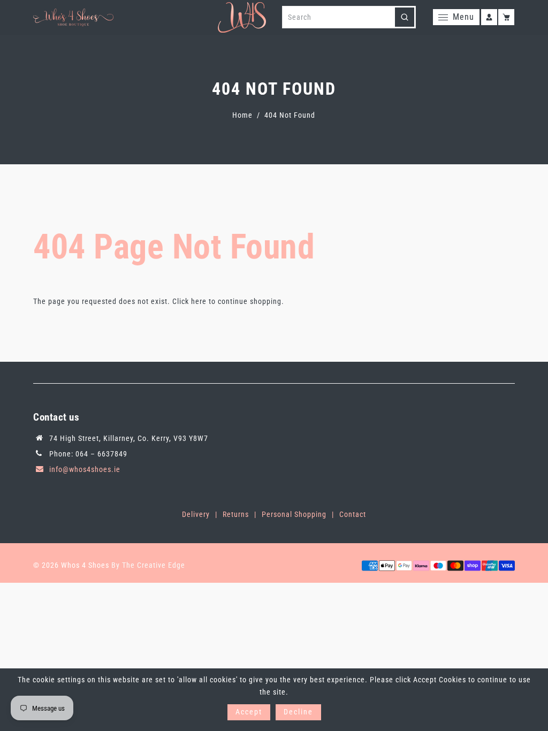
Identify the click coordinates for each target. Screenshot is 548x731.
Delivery (196, 514)
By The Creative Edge (148, 565)
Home (242, 115)
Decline (298, 711)
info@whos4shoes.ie (84, 469)
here (199, 301)
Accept (248, 711)
